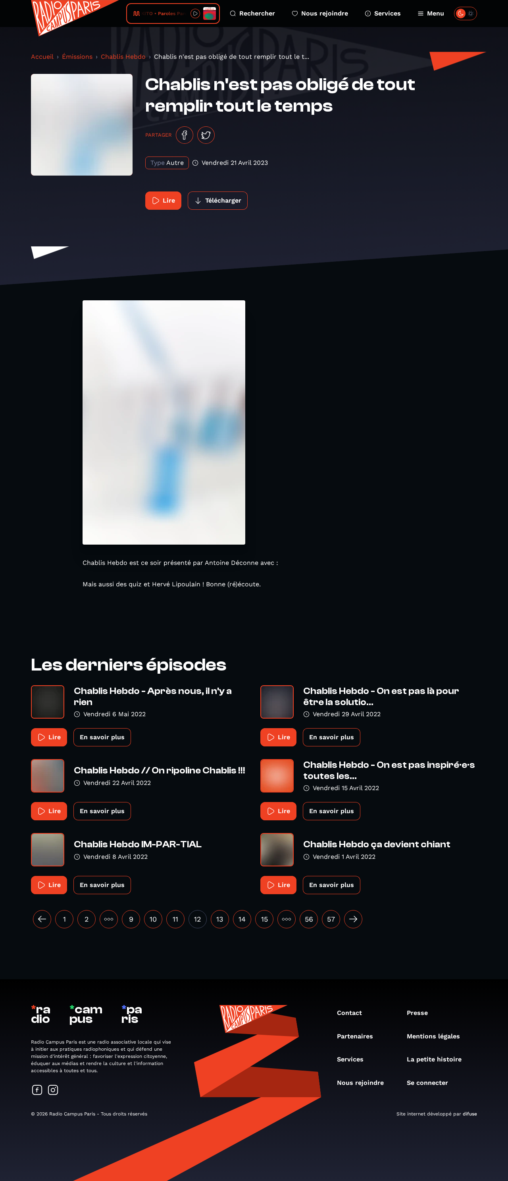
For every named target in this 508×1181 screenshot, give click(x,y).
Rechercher (257, 13)
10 (153, 919)
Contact (349, 1013)
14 (242, 919)
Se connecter (427, 1082)
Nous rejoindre (324, 13)
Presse (417, 1013)
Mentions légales (433, 1036)
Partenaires (355, 1036)
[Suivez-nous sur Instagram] (53, 1091)
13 (219, 919)
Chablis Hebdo (123, 56)
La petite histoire (434, 1059)
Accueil (42, 56)
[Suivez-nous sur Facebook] (37, 1091)
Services (387, 13)
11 (175, 919)
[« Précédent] (42, 919)
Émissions (77, 56)
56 (309, 919)
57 (331, 919)
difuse (470, 1114)
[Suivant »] (353, 919)
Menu (435, 13)
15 (264, 919)
